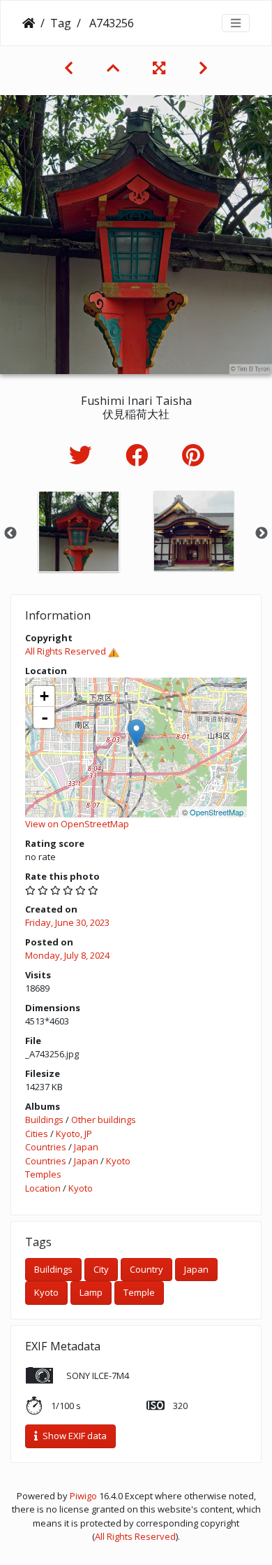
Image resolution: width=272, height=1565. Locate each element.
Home (28, 23)
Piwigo (83, 1495)
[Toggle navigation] (236, 23)
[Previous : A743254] (68, 68)
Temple (139, 1292)
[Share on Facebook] (140, 455)
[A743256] (136, 733)
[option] (78, 531)
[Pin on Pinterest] (193, 455)
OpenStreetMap (216, 811)
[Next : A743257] (203, 68)
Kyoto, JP (74, 1133)
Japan (86, 1147)
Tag (60, 23)
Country (146, 1269)
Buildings (44, 1119)
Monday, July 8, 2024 (67, 955)
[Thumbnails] (113, 68)
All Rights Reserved (65, 651)
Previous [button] (10, 534)
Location (43, 1188)
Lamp (91, 1292)
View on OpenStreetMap (77, 823)
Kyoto (118, 1161)
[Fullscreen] (159, 68)
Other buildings (103, 1119)
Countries (45, 1147)
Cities (36, 1133)
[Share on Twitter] (83, 455)
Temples (43, 1174)
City (101, 1269)
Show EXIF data (73, 1435)
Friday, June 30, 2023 (67, 922)
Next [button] (262, 534)
